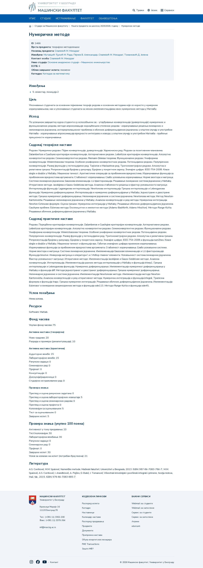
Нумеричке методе (130, 26)
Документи (87, 530)
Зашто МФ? (87, 548)
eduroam (136, 526)
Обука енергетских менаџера (97, 539)
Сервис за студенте (142, 512)
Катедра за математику (56, 73)
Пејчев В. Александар (85, 54)
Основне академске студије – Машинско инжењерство (79, 62)
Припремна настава (92, 535)
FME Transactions (90, 544)
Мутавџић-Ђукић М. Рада (58, 54)
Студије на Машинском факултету (51, 26)
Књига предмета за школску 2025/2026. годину (94, 26)
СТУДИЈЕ (45, 18)
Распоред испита (90, 503)
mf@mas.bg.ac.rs (48, 527)
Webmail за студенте (142, 503)
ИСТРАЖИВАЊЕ (66, 18)
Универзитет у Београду (57, 3)
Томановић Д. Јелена (136, 54)
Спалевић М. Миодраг (67, 51)
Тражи (140, 10)
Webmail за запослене (143, 508)
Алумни (135, 521)
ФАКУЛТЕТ (87, 18)
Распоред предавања (93, 521)
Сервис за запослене (142, 517)
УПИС (32, 18)
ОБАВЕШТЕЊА (108, 18)
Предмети (87, 526)
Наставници (88, 512)
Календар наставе (91, 517)
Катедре (86, 508)
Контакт (54, 562)
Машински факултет (60, 10)
